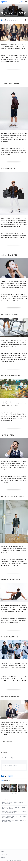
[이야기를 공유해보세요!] (11, 758)
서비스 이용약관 (4, 854)
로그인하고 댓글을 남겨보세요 (11, 765)
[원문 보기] (3, 746)
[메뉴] (25, 20)
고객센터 (2, 851)
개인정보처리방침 (4, 857)
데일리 (7, 752)
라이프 (4, 752)
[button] (11, 765)
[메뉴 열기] (26, 2)
